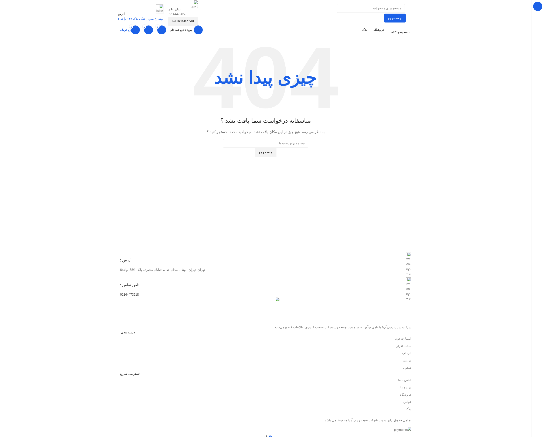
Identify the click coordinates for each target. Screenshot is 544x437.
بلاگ (408, 409)
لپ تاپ (406, 353)
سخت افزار (404, 346)
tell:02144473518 (183, 21)
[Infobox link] (265, 265)
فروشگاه (405, 394)
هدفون (407, 367)
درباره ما (405, 387)
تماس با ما (404, 380)
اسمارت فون (403, 338)
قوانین (407, 401)
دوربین (407, 360)
